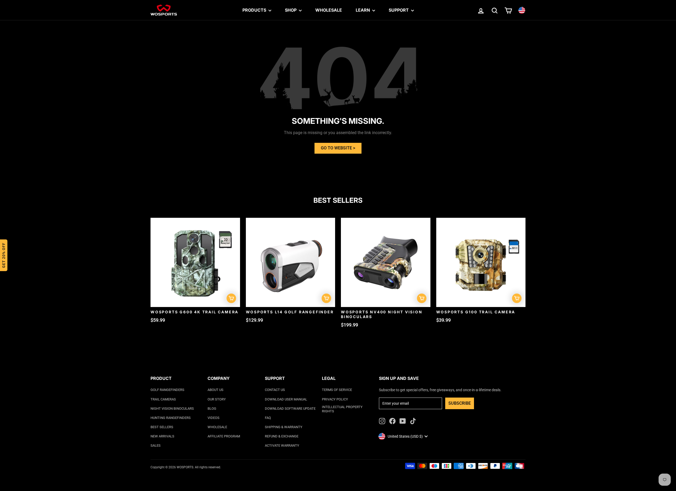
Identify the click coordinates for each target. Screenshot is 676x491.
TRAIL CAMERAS (163, 399)
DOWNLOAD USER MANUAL (286, 399)
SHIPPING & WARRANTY (283, 427)
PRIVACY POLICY (335, 399)
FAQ (268, 418)
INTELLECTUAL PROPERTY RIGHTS (342, 409)
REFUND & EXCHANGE (281, 436)
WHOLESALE (217, 427)
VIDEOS (213, 418)
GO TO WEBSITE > (338, 147)
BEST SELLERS (162, 427)
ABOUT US (215, 390)
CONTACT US (275, 390)
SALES (156, 445)
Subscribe (459, 403)
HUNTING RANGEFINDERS (171, 418)
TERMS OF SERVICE (337, 390)
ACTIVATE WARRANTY (282, 445)
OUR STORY (217, 399)
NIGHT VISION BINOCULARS (172, 408)
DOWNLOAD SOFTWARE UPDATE (290, 408)
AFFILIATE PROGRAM (224, 436)
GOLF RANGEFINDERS (167, 390)
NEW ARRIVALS (162, 436)
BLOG (212, 408)
